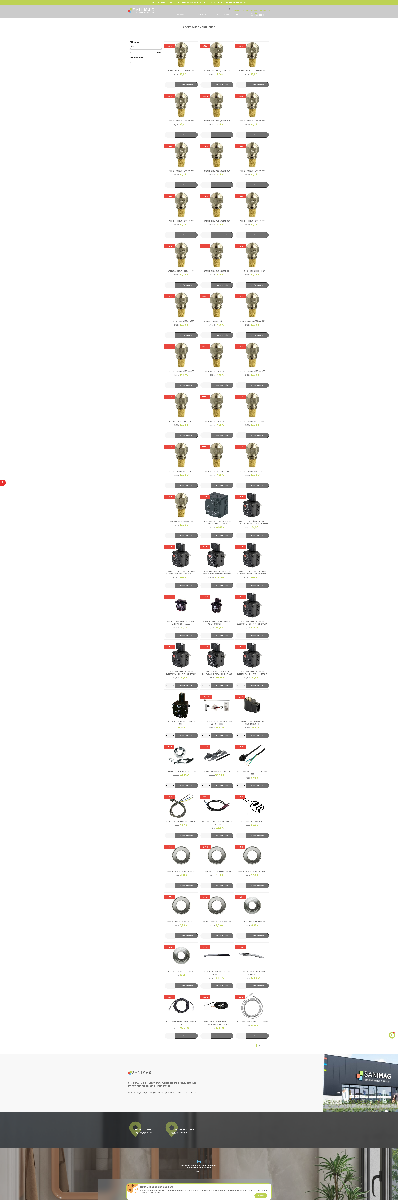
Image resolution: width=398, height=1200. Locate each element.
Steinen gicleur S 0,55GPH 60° (181, 121)
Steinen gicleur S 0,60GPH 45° (217, 121)
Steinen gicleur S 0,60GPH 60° (252, 121)
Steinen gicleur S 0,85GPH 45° (181, 271)
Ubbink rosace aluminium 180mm (217, 922)
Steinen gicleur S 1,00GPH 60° (181, 321)
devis (243, 10)
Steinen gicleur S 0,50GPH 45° (181, 71)
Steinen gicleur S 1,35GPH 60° (216, 421)
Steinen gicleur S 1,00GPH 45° (252, 271)
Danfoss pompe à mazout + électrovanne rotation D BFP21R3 (252, 622)
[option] (199, 1166)
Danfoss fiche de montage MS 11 (252, 821)
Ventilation (203, 15)
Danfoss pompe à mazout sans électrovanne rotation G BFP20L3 (216, 572)
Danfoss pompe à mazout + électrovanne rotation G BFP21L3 (217, 672)
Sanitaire (192, 15)
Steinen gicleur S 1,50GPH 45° (252, 421)
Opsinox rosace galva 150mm (181, 972)
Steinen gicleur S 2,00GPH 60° (181, 521)
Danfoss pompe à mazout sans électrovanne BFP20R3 (217, 522)
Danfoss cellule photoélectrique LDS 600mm (216, 822)
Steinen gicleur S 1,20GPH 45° (181, 371)
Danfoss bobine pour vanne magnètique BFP (252, 722)
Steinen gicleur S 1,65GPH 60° (216, 471)
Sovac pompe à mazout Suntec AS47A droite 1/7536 (217, 622)
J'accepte (261, 1195)
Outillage (214, 15)
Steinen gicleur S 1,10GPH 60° (252, 321)
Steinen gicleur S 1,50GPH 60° (181, 471)
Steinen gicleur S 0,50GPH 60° (217, 71)
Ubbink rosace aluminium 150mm (181, 922)
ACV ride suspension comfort (216, 771)
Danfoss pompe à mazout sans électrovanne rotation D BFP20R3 (252, 522)
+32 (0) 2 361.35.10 (264, 10)
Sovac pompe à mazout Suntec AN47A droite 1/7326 (181, 622)
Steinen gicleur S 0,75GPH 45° (217, 221)
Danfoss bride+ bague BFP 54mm (181, 771)
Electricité (226, 15)
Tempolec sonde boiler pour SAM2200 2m (217, 973)
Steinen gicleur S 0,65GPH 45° (217, 171)
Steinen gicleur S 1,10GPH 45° (216, 321)
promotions (238, 15)
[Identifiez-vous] (252, 14)
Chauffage (181, 15)
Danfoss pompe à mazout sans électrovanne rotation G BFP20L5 (252, 572)
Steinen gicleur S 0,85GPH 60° (217, 271)
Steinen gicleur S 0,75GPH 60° (252, 221)
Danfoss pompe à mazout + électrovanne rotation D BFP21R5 (181, 672)
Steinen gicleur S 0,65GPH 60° (252, 171)
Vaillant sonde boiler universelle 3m (181, 1023)
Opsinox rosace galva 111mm (252, 922)
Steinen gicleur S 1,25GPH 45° (252, 371)
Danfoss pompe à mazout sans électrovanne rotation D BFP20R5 (181, 572)
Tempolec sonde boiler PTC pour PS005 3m (252, 973)
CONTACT (236, 10)
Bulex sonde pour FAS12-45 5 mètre (252, 1022)
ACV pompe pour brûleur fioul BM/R (181, 722)
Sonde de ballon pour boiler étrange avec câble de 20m (217, 1023)
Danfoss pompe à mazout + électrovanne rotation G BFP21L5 (252, 672)
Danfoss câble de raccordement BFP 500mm (252, 772)
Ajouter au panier (186, 85)
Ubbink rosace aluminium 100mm (181, 872)
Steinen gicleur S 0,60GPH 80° (181, 171)
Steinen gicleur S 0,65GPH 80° (181, 221)
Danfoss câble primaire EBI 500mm (181, 821)
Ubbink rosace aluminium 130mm (252, 872)
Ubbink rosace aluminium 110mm (217, 872)
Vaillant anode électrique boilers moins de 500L (216, 722)
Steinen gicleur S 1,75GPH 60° (252, 471)
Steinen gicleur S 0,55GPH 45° (252, 71)
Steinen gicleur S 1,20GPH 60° (216, 371)
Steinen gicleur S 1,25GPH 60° (181, 421)
